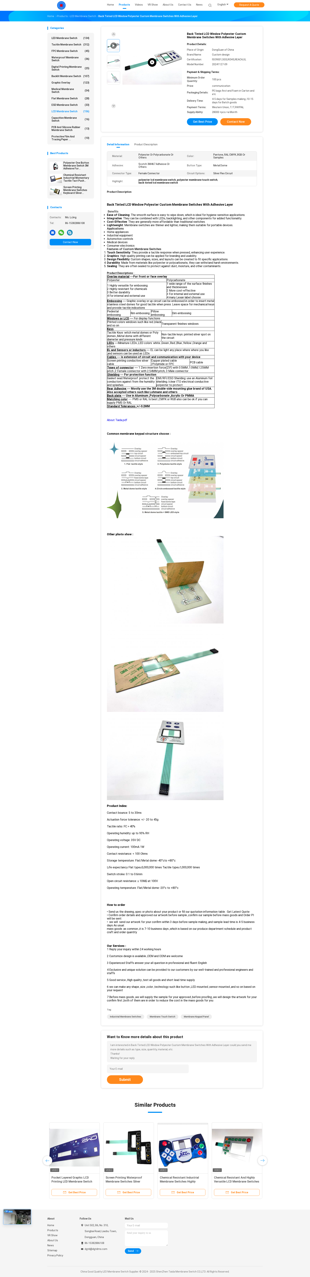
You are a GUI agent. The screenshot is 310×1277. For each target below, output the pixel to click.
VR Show (52, 1235)
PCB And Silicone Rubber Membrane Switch (70, 128)
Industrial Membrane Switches (125, 1016)
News (50, 1245)
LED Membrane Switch (70, 38)
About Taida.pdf (117, 420)
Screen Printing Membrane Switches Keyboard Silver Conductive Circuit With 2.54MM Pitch (77, 190)
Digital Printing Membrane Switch (70, 68)
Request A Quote (249, 4)
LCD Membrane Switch (70, 111)
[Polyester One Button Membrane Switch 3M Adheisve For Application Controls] (56, 166)
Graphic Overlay (70, 82)
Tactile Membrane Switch (70, 44)
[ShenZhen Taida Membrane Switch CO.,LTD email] (52, 232)
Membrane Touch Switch (162, 1016)
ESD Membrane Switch (70, 104)
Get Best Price (202, 121)
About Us (52, 1240)
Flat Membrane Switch (70, 98)
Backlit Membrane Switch (70, 76)
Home (50, 1225)
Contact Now (70, 242)
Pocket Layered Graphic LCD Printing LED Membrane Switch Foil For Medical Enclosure (70, 1181)
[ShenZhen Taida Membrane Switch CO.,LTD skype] (70, 232)
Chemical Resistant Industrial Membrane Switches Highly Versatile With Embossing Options (180, 1181)
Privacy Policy (55, 1255)
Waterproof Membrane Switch (70, 59)
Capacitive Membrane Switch (70, 119)
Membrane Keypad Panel (196, 1016)
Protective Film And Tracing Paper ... (70, 138)
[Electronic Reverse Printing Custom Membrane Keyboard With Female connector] (152, 62)
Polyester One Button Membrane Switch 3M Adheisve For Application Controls (76, 165)
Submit (125, 1079)
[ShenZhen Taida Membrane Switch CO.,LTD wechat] (61, 232)
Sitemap (52, 1250)
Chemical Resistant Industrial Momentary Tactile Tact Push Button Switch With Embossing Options (76, 178)
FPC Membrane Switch (70, 51)
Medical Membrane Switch (70, 90)
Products (52, 1230)
